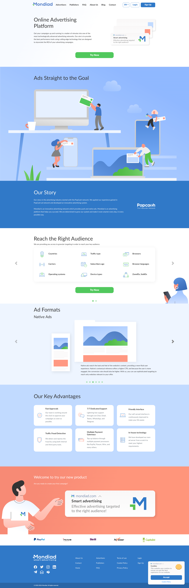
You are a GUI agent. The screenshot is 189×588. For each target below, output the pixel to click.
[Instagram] (48, 567)
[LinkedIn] (54, 567)
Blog (103, 5)
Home (77, 568)
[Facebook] (35, 567)
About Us (94, 5)
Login (135, 5)
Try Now (94, 55)
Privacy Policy (122, 568)
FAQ (84, 5)
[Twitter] (41, 566)
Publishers (74, 5)
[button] (16, 266)
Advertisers (61, 5)
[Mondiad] (43, 4)
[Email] (42, 572)
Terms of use (122, 558)
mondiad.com (119, 35)
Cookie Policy (122, 563)
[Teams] (48, 572)
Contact (112, 5)
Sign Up (148, 5)
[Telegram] (35, 571)
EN (125, 5)
